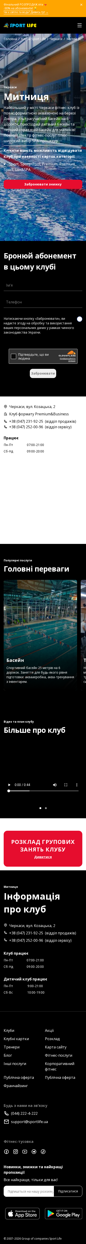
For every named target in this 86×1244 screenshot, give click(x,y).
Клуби (9, 1030)
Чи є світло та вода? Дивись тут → (26, 12)
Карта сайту (56, 1047)
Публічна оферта (19, 1077)
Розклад (52, 1038)
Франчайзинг (16, 1085)
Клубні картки (16, 1038)
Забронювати (43, 373)
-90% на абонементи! (18, 8)
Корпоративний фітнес (59, 1066)
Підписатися (68, 1191)
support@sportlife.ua (29, 1121)
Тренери (11, 1047)
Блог (8, 1055)
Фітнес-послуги (58, 1055)
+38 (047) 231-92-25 (26, 421)
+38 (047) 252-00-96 (26, 426)
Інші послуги (15, 1063)
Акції (49, 1030)
